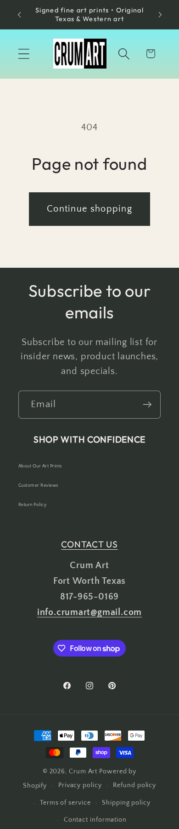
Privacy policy (80, 785)
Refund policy (134, 785)
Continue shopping (89, 209)
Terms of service (65, 802)
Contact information (95, 819)
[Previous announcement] (19, 15)
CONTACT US (89, 544)
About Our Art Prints (40, 466)
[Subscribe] (147, 405)
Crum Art (83, 771)
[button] (24, 53)
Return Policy (32, 504)
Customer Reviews (38, 485)
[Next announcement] (160, 15)
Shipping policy (126, 802)
